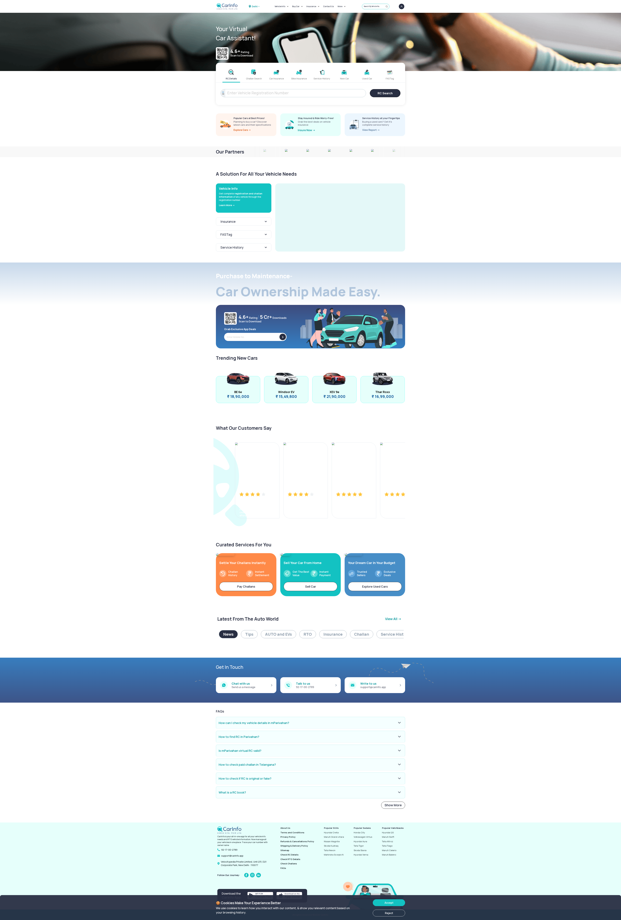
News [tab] (228, 634)
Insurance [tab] (333, 634)
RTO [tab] (308, 634)
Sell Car (310, 586)
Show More (393, 805)
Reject (389, 913)
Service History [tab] (395, 634)
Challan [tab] (361, 634)
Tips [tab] (249, 634)
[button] (340, 217)
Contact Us (328, 6)
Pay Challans (246, 586)
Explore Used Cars (375, 586)
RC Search (385, 93)
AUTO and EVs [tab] (278, 634)
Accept (389, 902)
